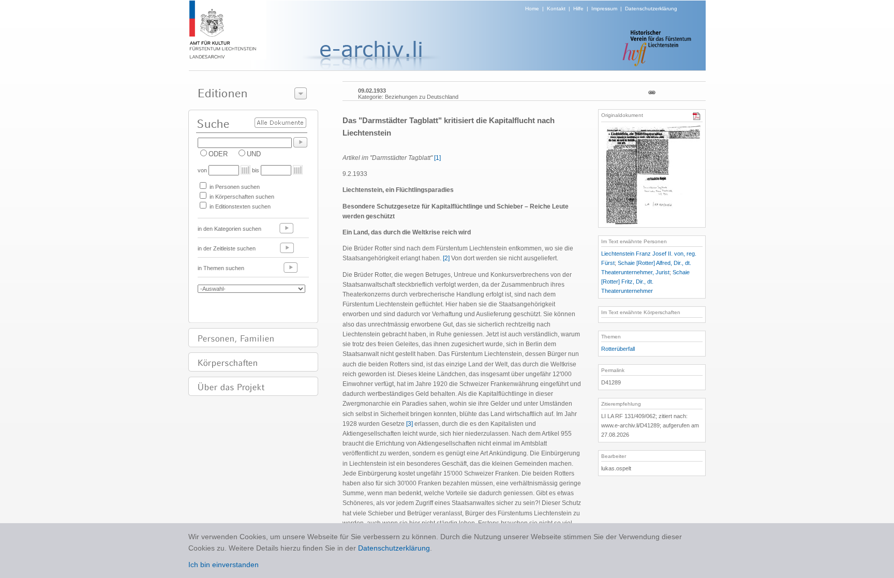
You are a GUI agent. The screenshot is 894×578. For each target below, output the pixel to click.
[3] (409, 423)
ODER (218, 154)
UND (254, 154)
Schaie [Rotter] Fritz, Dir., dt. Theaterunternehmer (645, 281)
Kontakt (556, 8)
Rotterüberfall (618, 349)
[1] (437, 157)
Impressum (604, 8)
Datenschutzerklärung (651, 8)
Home (532, 8)
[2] (446, 258)
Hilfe (578, 8)
